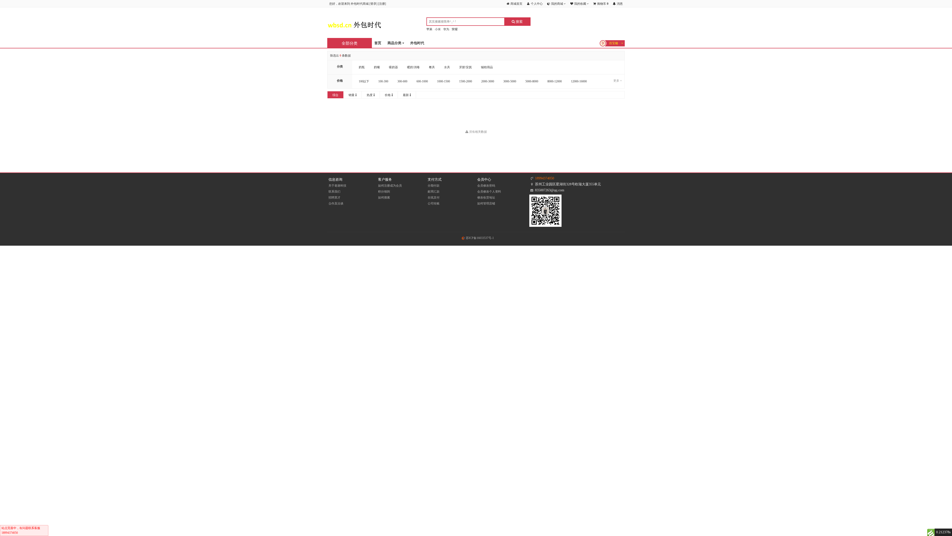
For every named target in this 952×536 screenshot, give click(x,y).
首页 (377, 43)
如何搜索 (384, 197)
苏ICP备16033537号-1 (479, 238)
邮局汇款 (434, 191)
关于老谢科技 (337, 185)
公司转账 (434, 203)
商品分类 (394, 43)
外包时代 (417, 43)
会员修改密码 (486, 185)
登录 (373, 3)
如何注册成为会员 (390, 185)
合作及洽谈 (335, 203)
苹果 (429, 29)
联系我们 (334, 191)
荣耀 (455, 29)
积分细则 (384, 191)
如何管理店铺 (486, 203)
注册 (382, 3)
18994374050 (544, 178)
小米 (438, 29)
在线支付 (434, 197)
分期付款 (434, 185)
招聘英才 (334, 197)
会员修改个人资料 (489, 191)
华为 (446, 29)
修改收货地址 (486, 197)
